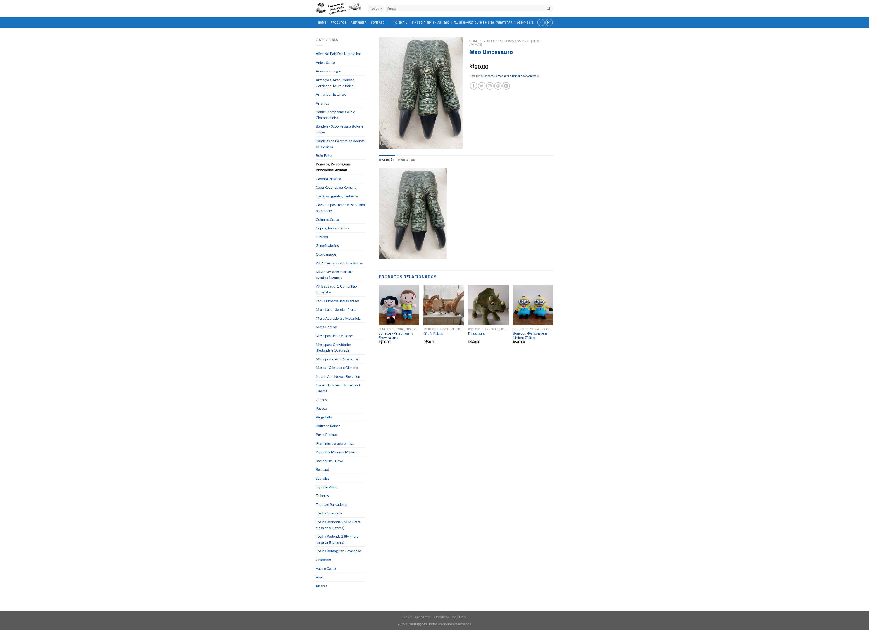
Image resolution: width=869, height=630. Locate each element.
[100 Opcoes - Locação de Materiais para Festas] (338, 8)
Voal (319, 577)
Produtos (338, 22)
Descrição (387, 160)
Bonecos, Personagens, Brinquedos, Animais (333, 167)
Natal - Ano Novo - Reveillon (338, 376)
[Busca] (548, 8)
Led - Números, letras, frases (338, 301)
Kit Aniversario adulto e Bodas (339, 263)
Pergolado (324, 417)
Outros (321, 399)
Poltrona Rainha (328, 425)
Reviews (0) (406, 160)
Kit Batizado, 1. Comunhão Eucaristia (336, 289)
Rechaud (322, 469)
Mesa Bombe (326, 327)
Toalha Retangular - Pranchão (338, 551)
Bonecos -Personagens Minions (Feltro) (530, 335)
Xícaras (321, 586)
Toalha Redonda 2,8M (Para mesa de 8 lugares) (337, 539)
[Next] (553, 318)
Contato (378, 22)
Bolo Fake (324, 155)
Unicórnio (323, 559)
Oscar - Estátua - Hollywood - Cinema (339, 388)
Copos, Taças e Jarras (332, 228)
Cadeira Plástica (328, 178)
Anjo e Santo (325, 62)
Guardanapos (326, 254)
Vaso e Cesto (326, 568)
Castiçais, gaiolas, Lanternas (337, 196)
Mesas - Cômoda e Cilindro (337, 367)
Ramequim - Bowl (329, 461)
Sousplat (322, 478)
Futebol (322, 237)
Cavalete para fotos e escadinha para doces (340, 207)
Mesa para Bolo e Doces (334, 335)
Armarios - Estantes (331, 94)
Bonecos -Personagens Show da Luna (396, 335)
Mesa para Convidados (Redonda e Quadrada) (333, 347)
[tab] (387, 159)
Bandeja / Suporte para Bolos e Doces (339, 129)
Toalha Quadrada (329, 513)
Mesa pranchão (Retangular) (338, 359)
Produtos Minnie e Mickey (336, 452)
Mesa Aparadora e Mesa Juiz (338, 318)
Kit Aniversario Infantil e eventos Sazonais (334, 274)
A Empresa (358, 22)
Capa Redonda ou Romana (336, 187)
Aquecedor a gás (328, 71)
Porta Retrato (326, 434)
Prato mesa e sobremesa (335, 443)
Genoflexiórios (327, 245)
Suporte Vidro (326, 487)
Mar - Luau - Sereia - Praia (336, 309)
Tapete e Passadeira (331, 504)
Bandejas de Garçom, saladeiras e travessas (340, 144)
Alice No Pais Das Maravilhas (338, 53)
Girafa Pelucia (433, 333)
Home (322, 22)
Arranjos (322, 103)
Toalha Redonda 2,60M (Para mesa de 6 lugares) (338, 525)
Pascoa (321, 408)
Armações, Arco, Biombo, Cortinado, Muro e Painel (335, 83)
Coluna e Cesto (327, 219)
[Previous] (379, 318)
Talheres (322, 495)
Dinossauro (476, 333)
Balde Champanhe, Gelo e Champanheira (335, 114)
